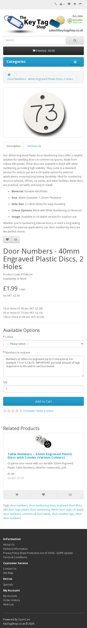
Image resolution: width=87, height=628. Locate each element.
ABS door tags (11, 509)
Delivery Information (15, 549)
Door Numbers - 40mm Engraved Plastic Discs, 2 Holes (40, 79)
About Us (8, 544)
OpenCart (24, 619)
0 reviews (28, 411)
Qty (5, 382)
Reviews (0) (34, 146)
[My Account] (62, 4)
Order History (11, 600)
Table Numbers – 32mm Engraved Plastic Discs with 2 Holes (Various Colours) (40, 456)
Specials (8, 584)
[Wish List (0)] (69, 4)
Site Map (8, 573)
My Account (10, 596)
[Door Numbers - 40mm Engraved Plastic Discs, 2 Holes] (43, 112)
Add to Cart (43, 401)
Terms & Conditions (15, 557)
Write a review (45, 411)
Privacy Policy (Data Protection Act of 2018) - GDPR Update (38, 553)
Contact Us (9, 568)
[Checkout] (80, 4)
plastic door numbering (36, 509)
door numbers (19, 505)
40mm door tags (61, 509)
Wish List (8, 604)
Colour (9, 337)
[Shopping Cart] (74, 4)
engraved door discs (69, 505)
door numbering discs (42, 505)
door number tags (63, 514)
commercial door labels (36, 514)
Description (13, 146)
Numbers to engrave (17, 352)
